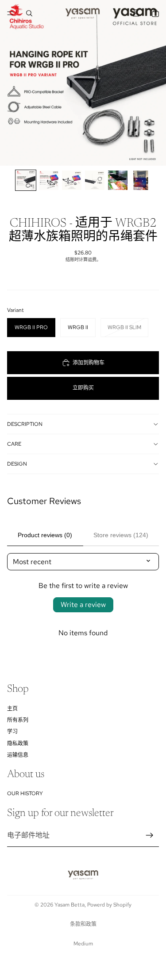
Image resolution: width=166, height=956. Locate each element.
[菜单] (10, 13)
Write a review (83, 604)
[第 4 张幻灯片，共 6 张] (94, 180)
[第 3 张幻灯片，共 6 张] (71, 180)
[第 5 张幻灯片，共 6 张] (117, 180)
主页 (12, 708)
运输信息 (17, 755)
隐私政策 (17, 743)
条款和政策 (83, 924)
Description (24, 424)
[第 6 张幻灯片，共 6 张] (141, 180)
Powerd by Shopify (109, 904)
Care (14, 444)
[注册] (149, 835)
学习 (12, 731)
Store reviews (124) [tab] (120, 535)
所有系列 (17, 720)
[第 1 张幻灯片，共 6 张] (25, 180)
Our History (25, 793)
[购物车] (155, 13)
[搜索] (29, 13)
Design (17, 463)
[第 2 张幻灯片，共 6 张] (48, 180)
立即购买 (83, 387)
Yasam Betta (69, 904)
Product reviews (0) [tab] (45, 535)
